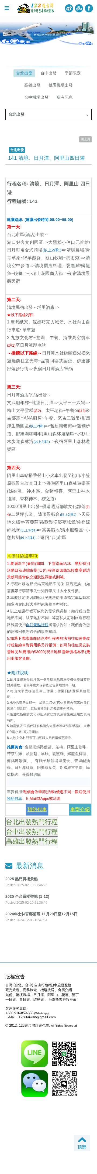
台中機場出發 (36, 97)
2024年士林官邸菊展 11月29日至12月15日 (41, 914)
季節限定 (73, 73)
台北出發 (24, 73)
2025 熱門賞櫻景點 (21, 879)
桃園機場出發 (60, 85)
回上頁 (85, 139)
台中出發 (48, 73)
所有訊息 (65, 97)
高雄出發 (32, 85)
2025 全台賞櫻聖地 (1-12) (27, 896)
